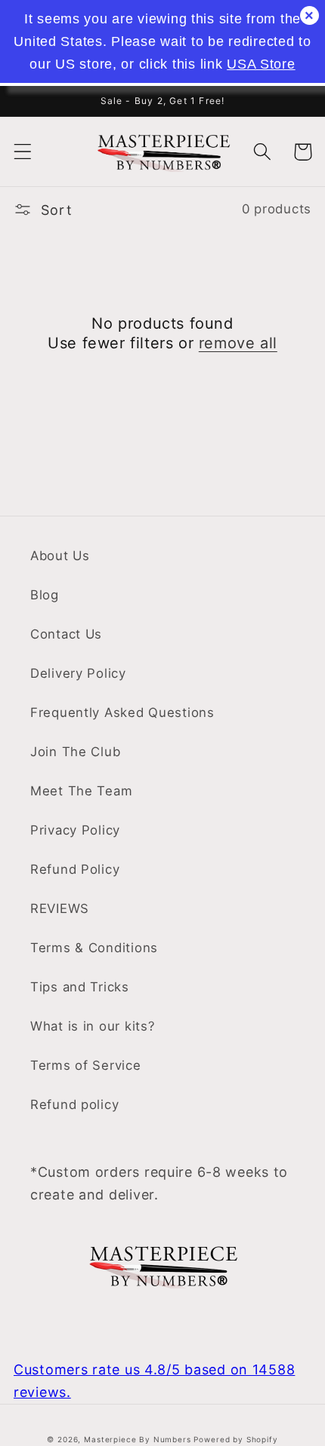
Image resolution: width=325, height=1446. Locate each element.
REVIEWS (59, 908)
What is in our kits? (92, 1026)
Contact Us (66, 634)
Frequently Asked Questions (122, 712)
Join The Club (75, 751)
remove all (238, 343)
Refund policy (74, 1104)
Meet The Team (81, 790)
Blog (44, 594)
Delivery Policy (78, 673)
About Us (60, 555)
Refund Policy (74, 869)
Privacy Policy (75, 830)
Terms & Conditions (94, 947)
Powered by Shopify (235, 1439)
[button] (23, 152)
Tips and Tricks (79, 986)
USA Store (261, 64)
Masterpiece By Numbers (137, 1439)
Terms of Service (85, 1065)
